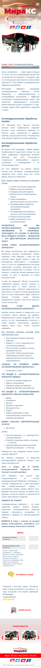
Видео (7, 656)
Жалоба (33, 656)
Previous (2, 637)
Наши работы (23, 656)
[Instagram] (12, 27)
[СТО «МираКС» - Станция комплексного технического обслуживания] (20, 650)
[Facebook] (28, 27)
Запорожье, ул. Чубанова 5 (20, 19)
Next (38, 637)
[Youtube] (23, 27)
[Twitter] (18, 27)
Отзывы (14, 656)
